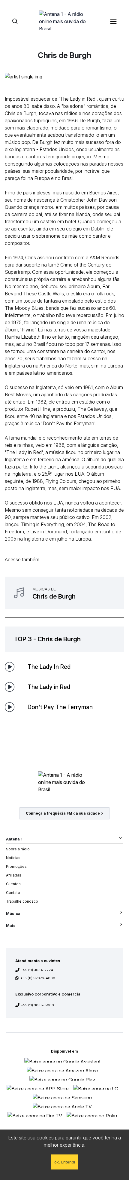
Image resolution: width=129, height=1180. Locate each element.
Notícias (13, 857)
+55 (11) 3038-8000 (37, 1005)
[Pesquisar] (15, 21)
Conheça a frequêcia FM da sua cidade (63, 813)
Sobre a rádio (18, 849)
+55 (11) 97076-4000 (37, 978)
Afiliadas (13, 875)
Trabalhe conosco (22, 901)
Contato (13, 892)
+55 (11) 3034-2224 (37, 970)
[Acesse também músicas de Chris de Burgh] (64, 593)
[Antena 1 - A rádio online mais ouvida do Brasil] (64, 21)
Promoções (16, 866)
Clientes (13, 884)
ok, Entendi (64, 1162)
